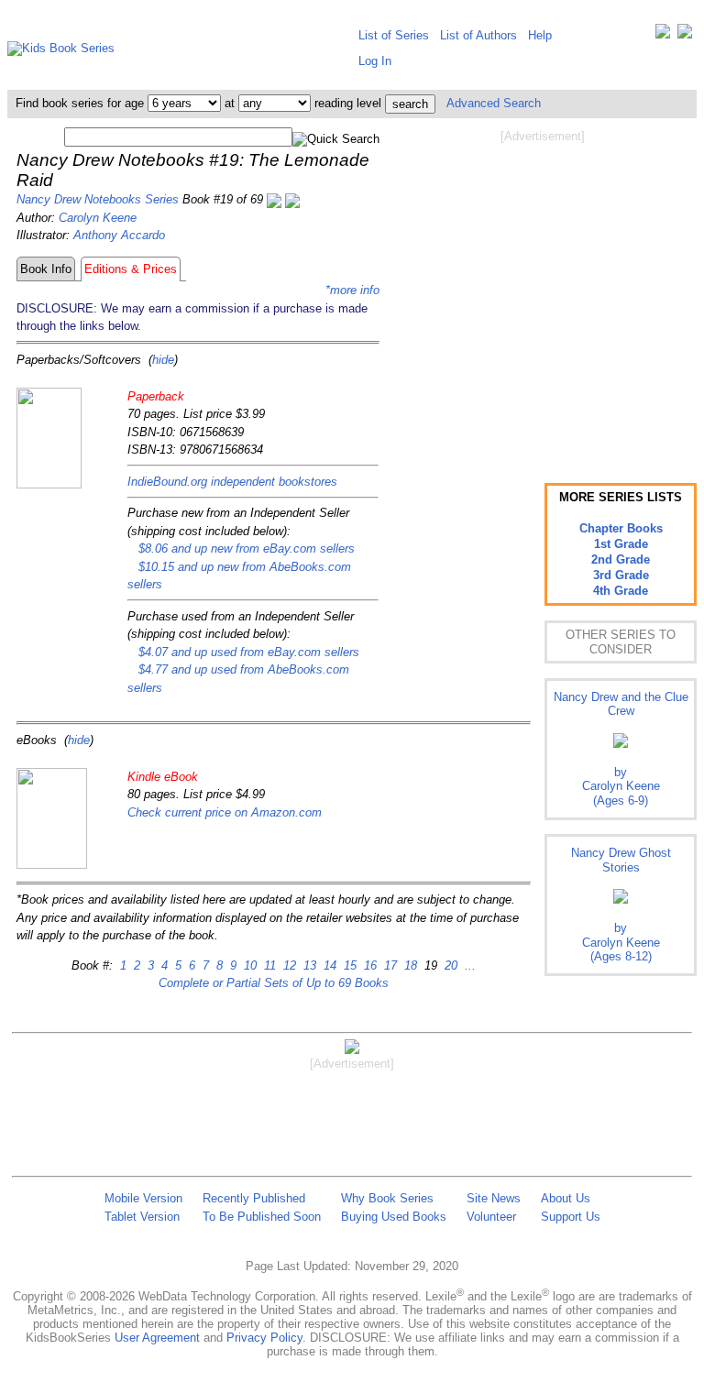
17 (388, 965)
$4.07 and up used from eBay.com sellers (248, 652)
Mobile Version (143, 1198)
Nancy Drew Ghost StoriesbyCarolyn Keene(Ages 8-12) (621, 904)
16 (368, 965)
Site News (494, 1198)
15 (348, 965)
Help (540, 35)
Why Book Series (387, 1198)
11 (268, 965)
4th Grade (620, 591)
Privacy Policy (264, 1337)
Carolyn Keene (98, 218)
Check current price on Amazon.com (224, 812)
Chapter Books (621, 528)
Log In (374, 61)
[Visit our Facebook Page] (684, 35)
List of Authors (478, 35)
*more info (352, 290)
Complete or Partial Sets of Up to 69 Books (274, 983)
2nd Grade (620, 559)
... (468, 965)
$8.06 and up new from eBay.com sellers (246, 548)
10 (248, 965)
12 (288, 965)
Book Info (46, 269)
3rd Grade (621, 575)
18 (409, 965)
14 (328, 965)
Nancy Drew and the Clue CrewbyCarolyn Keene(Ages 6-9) (621, 748)
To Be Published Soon (262, 1216)
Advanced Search (493, 103)
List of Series (393, 35)
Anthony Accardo (119, 235)
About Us (565, 1198)
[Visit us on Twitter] (662, 35)
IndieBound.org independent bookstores (232, 481)
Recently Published (254, 1198)
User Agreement (157, 1337)
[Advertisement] (543, 291)
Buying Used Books (393, 1216)
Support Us (570, 1216)
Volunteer (491, 1216)
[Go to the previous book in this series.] (274, 199)
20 (449, 965)
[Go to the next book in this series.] (292, 199)
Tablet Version (142, 1216)
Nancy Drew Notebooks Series (97, 199)
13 (308, 965)
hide (163, 360)
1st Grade (621, 544)
